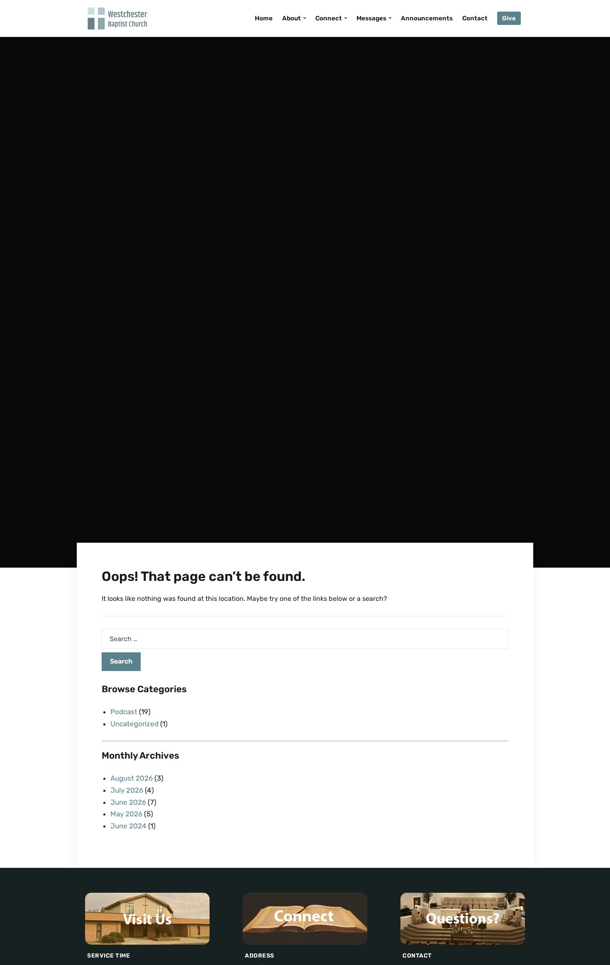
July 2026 (126, 790)
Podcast (123, 712)
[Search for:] (305, 639)
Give (509, 18)
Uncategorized (134, 724)
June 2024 (128, 826)
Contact (475, 18)
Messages (371, 18)
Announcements (427, 18)
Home (264, 18)
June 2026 (128, 802)
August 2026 (131, 778)
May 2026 (126, 814)
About (291, 18)
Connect (328, 18)
